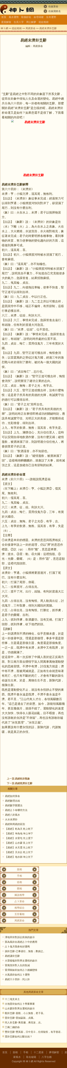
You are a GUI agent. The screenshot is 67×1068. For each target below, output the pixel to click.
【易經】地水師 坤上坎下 (19, 856)
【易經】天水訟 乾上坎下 (19, 852)
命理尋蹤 (39, 17)
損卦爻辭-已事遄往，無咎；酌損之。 (25, 951)
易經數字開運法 (13, 805)
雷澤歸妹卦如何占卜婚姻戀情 (21, 969)
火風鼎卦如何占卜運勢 (17, 974)
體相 (19, 888)
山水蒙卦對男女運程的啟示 (20, 1008)
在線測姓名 (54, 11)
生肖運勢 (51, 17)
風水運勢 (14, 17)
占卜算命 (19, 901)
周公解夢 (31, 22)
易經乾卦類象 (22, 778)
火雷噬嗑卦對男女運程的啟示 (21, 960)
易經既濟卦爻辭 (23, 783)
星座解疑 (6, 22)
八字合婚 (47, 1057)
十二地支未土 (12, 999)
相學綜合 (19, 907)
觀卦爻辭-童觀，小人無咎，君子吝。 (25, 1013)
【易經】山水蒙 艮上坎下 (19, 842)
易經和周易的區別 (15, 824)
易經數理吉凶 (12, 800)
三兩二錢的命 (12, 1027)
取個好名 (26, 17)
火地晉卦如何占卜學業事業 (20, 1003)
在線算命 (53, 6)
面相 (19, 869)
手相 (19, 875)
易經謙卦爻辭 (12, 955)
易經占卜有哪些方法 (16, 810)
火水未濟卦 (11, 819)
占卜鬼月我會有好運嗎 (17, 946)
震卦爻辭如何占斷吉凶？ (18, 1036)
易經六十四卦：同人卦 (17, 979)
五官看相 (19, 914)
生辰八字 (19, 22)
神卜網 (4, 28)
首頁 (3, 17)
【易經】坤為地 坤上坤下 (19, 833)
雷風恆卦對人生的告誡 (17, 965)
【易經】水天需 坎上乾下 (19, 847)
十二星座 (39, 1052)
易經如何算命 (12, 796)
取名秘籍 (31, 1057)
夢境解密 (54, 1052)
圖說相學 (19, 894)
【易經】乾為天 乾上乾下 (19, 828)
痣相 (19, 882)
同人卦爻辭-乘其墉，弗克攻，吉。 (24, 1022)
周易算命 (31, 28)
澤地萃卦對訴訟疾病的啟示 (20, 937)
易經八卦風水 (12, 814)
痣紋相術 (44, 22)
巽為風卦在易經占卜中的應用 (21, 941)
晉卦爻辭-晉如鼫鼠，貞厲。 (20, 1017)
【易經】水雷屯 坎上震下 (19, 838)
